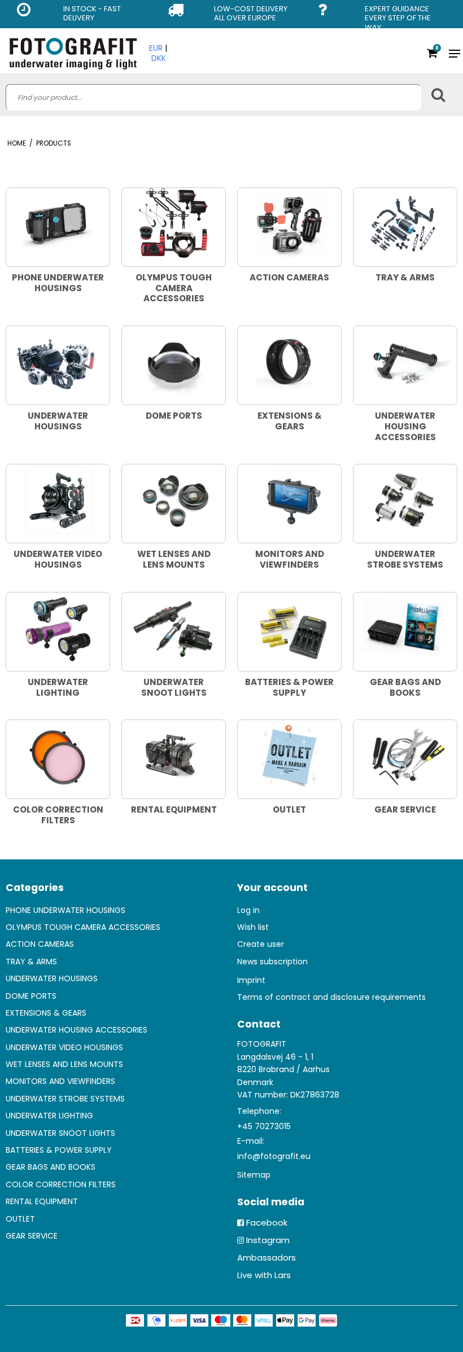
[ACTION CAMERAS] (289, 223)
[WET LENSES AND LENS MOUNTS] (173, 499)
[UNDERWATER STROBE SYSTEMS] (405, 499)
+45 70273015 (264, 1126)
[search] (213, 97)
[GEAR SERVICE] (405, 755)
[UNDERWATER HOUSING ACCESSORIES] (405, 361)
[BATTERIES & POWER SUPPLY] (289, 627)
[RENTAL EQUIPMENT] (173, 755)
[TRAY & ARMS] (405, 223)
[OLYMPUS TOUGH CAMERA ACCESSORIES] (173, 223)
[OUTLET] (289, 755)
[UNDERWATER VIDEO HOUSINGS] (58, 499)
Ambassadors (266, 1257)
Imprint (251, 980)
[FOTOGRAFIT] (73, 54)
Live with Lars (264, 1275)
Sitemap (253, 1174)
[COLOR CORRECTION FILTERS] (58, 755)
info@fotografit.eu (274, 1156)
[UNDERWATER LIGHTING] (58, 627)
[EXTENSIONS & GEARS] (289, 361)
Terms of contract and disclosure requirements (331, 997)
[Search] (438, 92)
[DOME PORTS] (173, 361)
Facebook (266, 1222)
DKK (158, 58)
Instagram (268, 1240)
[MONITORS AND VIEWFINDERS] (289, 499)
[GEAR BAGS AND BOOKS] (405, 627)
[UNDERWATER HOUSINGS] (58, 361)
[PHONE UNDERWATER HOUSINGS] (58, 223)
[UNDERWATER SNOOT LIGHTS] (173, 627)
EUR (156, 48)
